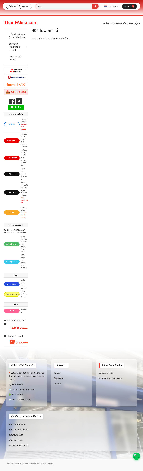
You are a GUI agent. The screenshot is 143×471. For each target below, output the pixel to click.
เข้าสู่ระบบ (12, 6)
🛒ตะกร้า (129, 6)
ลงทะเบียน (26, 6)
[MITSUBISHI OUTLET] (16, 70)
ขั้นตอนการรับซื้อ (106, 373)
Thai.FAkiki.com (21, 463)
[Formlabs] (16, 85)
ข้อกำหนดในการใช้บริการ (19, 445)
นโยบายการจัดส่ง (16, 440)
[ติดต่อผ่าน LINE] (136, 456)
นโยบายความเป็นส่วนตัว (18, 429)
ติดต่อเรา (57, 373)
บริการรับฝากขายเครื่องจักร (110, 378)
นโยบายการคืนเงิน (16, 434)
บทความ (57, 383)
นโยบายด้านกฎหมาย (17, 424)
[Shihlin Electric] (16, 77)
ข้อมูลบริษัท (59, 378)
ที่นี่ (56, 38)
